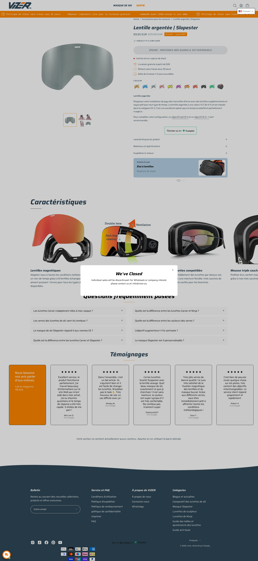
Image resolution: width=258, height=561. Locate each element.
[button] (246, 11)
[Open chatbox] (6, 555)
